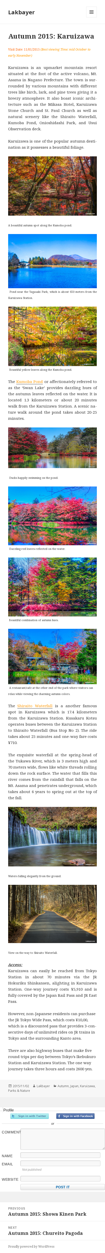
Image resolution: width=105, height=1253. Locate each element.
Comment (11, 1132)
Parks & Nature (19, 1090)
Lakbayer (21, 12)
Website (10, 1179)
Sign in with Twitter (29, 1116)
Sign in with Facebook (75, 1116)
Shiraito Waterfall (34, 705)
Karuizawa (87, 1086)
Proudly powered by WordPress (31, 1246)
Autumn (63, 1086)
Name (7, 1156)
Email (7, 1164)
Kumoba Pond (29, 381)
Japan (74, 1086)
